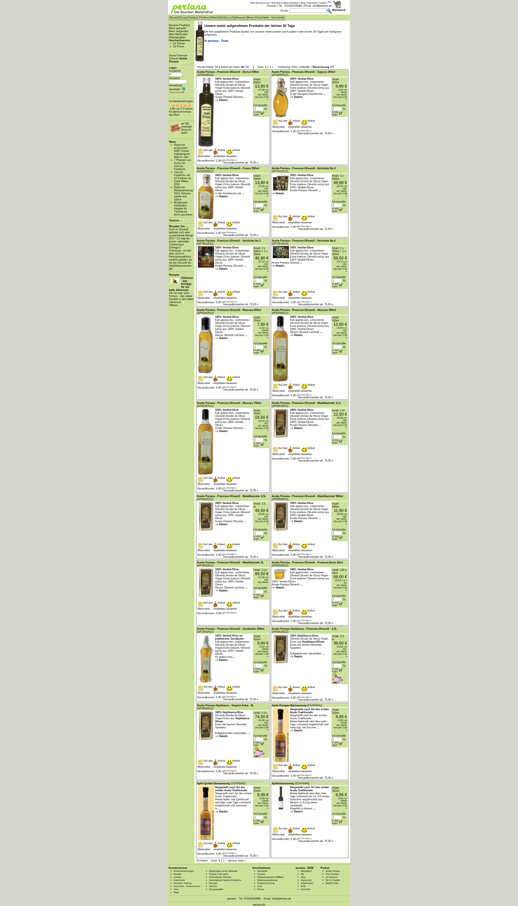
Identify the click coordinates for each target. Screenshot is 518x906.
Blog (303, 3)
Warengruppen (177, 37)
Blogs (176, 892)
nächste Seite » (237, 860)
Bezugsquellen (216, 889)
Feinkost (205, 17)
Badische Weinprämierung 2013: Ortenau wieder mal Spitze (183, 193)
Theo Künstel (332, 874)
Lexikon (177, 877)
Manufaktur (306, 871)
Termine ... (175, 220)
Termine (261, 874)
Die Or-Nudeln (333, 880)
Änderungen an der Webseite (223, 871)
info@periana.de (322, 5)
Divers (250, 17)
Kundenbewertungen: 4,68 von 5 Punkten (181, 105)
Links (259, 886)
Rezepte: (174, 274)
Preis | (296, 67)
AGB (303, 886)
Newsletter (312, 3)
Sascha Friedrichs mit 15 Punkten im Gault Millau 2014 (182, 178)
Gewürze (193, 17)
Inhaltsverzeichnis (266, 883)
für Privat (178, 46)
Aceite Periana (333, 871)
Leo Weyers (332, 877)
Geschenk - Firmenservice (187, 886)
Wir (302, 874)
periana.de (259, 904)
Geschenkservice (179, 40)
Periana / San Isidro (218, 874)
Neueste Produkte (179, 25)
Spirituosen (239, 17)
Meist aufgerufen (178, 31)
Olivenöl (174, 17)
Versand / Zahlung (182, 883)
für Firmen (179, 43)
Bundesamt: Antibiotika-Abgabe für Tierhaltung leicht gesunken (183, 208)
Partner (325, 867)
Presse (260, 889)
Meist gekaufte (177, 28)
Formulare (306, 889)
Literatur (213, 886)
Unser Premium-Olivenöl (178, 58)
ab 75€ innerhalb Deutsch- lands (186, 128)
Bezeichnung (321, 67)
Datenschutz (307, 883)
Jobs (303, 877)
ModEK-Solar (332, 883)
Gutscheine (179, 880)
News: (172, 141)
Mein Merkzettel (178, 34)
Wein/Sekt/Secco (221, 17)
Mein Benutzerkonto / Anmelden (266, 3)
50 (247, 67)
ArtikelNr (305, 67)
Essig (183, 17)
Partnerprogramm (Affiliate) (270, 877)
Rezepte (213, 883)
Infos (176, 889)
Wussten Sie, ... (179, 226)
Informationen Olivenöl (220, 877)
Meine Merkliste (291, 3)
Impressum (306, 880)
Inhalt (322, 3)
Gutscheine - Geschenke (270, 17)
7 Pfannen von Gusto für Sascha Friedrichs (182, 164)
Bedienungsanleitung (267, 880)
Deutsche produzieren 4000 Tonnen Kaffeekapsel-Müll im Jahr (182, 150)
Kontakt (271, 5)
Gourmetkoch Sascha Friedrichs (225, 880)
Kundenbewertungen (184, 871)
